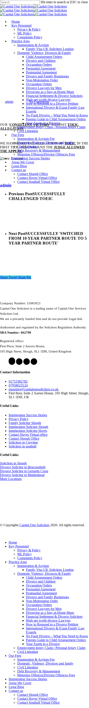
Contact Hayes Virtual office (28, 434)
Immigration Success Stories (28, 415)
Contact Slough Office (24, 438)
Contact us (16, 691)
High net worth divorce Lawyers (48, 620)
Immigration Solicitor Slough (28, 427)
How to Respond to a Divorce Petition (52, 624)
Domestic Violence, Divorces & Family (44, 573)
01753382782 (18, 381)
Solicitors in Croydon (23, 442)
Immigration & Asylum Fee (36, 659)
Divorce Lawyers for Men (44, 609)
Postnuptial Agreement (41, 593)
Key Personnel (19, 546)
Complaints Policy (29, 558)
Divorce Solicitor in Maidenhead (22, 475)
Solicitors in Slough (13, 463)
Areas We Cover (20, 683)
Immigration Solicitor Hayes (28, 431)
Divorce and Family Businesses (47, 597)
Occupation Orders (39, 585)
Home (13, 542)
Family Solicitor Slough (25, 423)
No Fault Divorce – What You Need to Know (57, 636)
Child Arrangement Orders (44, 577)
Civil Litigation (27, 652)
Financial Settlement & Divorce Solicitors (54, 616)
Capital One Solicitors (34, 525)
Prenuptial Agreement (41, 589)
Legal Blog (16, 687)
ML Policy (24, 554)
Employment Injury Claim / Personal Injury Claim (51, 648)
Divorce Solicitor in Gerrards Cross (24, 471)
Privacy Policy (19, 419)
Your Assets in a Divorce (43, 644)
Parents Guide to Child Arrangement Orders (56, 640)
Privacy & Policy (29, 550)
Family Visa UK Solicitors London (50, 570)
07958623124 (18, 385)
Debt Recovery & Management (38, 671)
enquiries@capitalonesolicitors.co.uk (34, 389)
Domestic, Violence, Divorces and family (45, 663)
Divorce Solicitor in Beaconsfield (22, 467)
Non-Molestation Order (42, 601)
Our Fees (15, 655)
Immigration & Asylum (33, 566)
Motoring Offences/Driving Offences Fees (46, 675)
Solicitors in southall (22, 446)
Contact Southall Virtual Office (38, 702)
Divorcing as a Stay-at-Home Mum (50, 613)
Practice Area (18, 562)
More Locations (11, 479)
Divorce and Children (41, 581)
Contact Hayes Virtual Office (37, 698)
